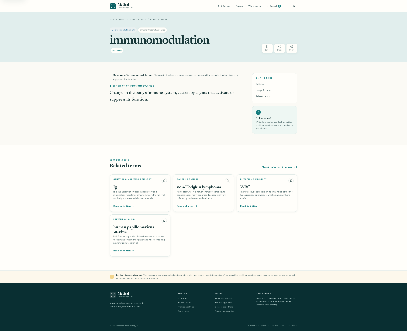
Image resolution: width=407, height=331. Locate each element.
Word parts (254, 6)
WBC (245, 187)
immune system (162, 93)
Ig (115, 187)
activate (222, 93)
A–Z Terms (224, 6)
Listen (118, 50)
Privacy (275, 325)
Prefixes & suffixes (186, 307)
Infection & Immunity (137, 19)
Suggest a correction (224, 311)
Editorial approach (223, 302)
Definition (260, 84)
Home (112, 19)
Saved (275, 6)
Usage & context (264, 90)
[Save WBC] (291, 180)
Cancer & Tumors (187, 179)
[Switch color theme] (294, 6)
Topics (239, 6)
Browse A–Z (183, 298)
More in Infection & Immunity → (279, 167)
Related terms (263, 96)
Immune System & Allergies (152, 30)
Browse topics (184, 302)
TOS (283, 325)
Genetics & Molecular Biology (132, 179)
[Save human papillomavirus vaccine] (164, 220)
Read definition (123, 206)
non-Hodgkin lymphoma (199, 187)
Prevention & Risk (124, 219)
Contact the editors (224, 307)
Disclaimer (292, 325)
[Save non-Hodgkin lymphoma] (227, 180)
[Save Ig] (164, 180)
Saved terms (183, 311)
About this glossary (223, 298)
